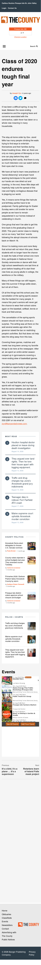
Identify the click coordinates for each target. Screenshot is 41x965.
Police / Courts (14, 617)
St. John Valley (31, 3)
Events (5, 921)
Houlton (11, 3)
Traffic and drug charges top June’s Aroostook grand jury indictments (22, 482)
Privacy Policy (32, 953)
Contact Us (12, 8)
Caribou (5, 3)
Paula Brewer (11, 551)
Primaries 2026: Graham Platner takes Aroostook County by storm (15, 578)
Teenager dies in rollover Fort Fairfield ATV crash (22, 499)
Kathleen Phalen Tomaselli (15, 584)
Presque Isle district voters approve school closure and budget (14, 595)
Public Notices (8, 939)
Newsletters (7, 925)
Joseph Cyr (16, 93)
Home (4, 910)
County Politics (14, 537)
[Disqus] (20, 811)
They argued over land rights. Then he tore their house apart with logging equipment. (23, 463)
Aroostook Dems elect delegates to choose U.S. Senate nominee (14, 545)
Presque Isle (20, 3)
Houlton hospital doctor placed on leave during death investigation (23, 445)
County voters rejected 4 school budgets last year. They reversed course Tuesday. (15, 561)
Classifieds (7, 917)
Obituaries (6, 914)
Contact (5, 928)
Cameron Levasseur (13, 568)
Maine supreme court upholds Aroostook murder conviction (22, 516)
